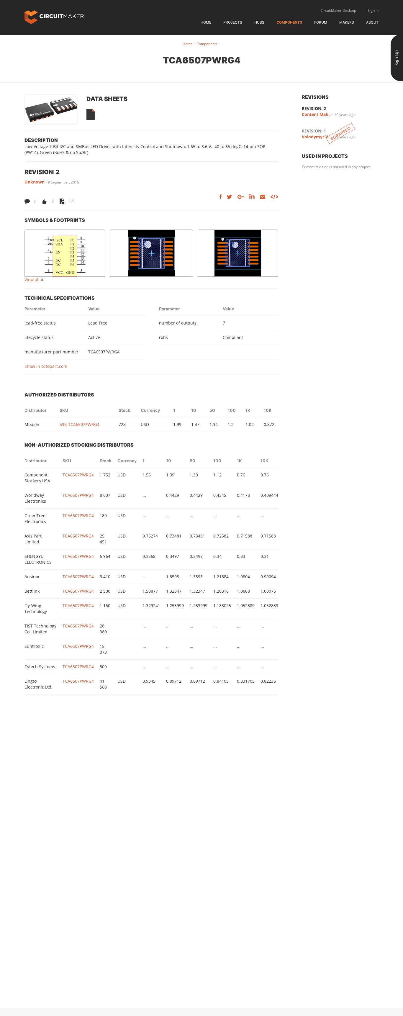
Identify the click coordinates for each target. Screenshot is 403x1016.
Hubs (259, 22)
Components (289, 22)
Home (206, 22)
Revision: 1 (314, 131)
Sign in (373, 10)
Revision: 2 (314, 108)
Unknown (34, 182)
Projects (232, 22)
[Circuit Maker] (54, 16)
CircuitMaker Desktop (338, 10)
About (372, 22)
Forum (320, 22)
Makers (346, 22)
